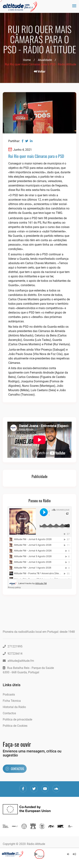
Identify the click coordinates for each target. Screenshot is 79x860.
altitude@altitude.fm (21, 660)
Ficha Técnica (12, 701)
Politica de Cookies (15, 725)
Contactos (9, 713)
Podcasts (9, 694)
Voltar (41, 71)
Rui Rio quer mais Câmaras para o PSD (36, 156)
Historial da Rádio (14, 707)
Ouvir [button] (41, 854)
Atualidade (45, 60)
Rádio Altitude (36, 844)
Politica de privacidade (17, 719)
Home (27, 60)
